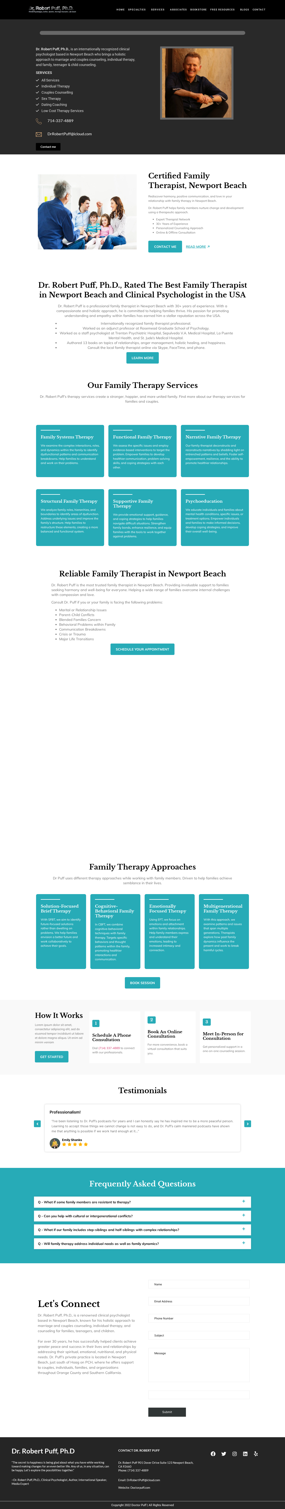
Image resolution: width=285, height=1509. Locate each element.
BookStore (198, 9)
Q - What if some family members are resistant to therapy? (84, 1202)
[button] (137, 9)
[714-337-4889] (39, 121)
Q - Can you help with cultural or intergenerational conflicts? (85, 1216)
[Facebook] (213, 1454)
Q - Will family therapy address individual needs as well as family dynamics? (98, 1244)
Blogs (244, 9)
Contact (259, 9)
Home (121, 9)
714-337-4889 (60, 120)
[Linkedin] (245, 1454)
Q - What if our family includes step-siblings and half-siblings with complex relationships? (108, 1230)
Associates (178, 9)
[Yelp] (256, 1454)
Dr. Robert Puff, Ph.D (43, 1451)
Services (157, 9)
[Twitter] (224, 1454)
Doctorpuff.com (140, 1487)
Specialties (137, 9)
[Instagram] (234, 1454)
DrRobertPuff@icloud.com (70, 133)
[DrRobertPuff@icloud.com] (39, 134)
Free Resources (222, 9)
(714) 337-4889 (109, 1048)
